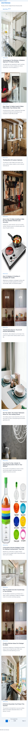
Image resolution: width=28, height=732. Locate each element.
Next (24, 720)
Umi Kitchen (5, 3)
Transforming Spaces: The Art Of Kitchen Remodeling (12, 330)
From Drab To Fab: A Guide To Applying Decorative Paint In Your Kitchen (12, 464)
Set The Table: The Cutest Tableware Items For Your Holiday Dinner (13, 413)
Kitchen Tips (5, 57)
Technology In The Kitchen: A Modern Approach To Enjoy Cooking (14, 61)
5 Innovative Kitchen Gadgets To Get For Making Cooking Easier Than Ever (13, 548)
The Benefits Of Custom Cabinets (12, 160)
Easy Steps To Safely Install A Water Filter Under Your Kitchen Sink (13, 107)
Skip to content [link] (3, 0)
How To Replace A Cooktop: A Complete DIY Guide (11, 276)
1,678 (14, 720)
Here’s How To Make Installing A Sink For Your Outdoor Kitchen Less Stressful (13, 220)
